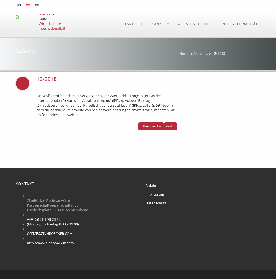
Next (169, 126)
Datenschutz (156, 203)
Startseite (133, 24)
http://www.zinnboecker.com (50, 243)
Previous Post (152, 126)
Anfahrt (152, 185)
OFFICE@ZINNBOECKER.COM (49, 233)
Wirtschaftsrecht (195, 24)
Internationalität (239, 24)
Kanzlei (159, 24)
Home (184, 53)
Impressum (155, 194)
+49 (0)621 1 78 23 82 (44, 219)
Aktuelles (200, 53)
